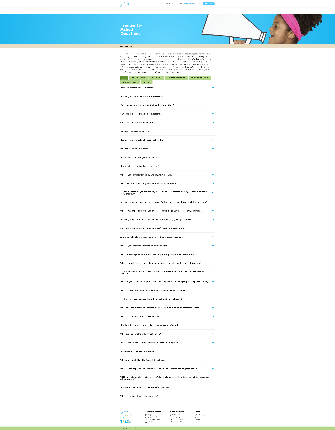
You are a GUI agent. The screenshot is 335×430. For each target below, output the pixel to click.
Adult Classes (156, 78)
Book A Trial (208, 4)
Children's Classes (138, 78)
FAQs (147, 423)
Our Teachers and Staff (152, 419)
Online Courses (189, 4)
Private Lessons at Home (176, 78)
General (147, 82)
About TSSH (124, 46)
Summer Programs (176, 421)
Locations (148, 418)
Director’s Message (151, 416)
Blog (198, 4)
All (124, 78)
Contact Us (198, 420)
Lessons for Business (177, 419)
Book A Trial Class (200, 416)
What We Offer (177, 4)
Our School (148, 414)
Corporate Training (130, 82)
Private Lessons (175, 418)
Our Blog (197, 414)
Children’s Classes (175, 414)
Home (162, 4)
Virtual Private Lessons (199, 78)
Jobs (198, 418)
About (168, 4)
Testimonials (149, 421)
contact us (174, 72)
